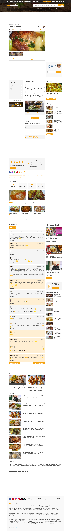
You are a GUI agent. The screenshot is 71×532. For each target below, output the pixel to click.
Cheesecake (50, 513)
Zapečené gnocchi (52, 93)
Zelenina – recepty (21, 508)
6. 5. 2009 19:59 (40, 291)
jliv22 (54, 296)
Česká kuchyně (33, 9)
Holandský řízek (27, 514)
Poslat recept (22, 172)
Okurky (33, 8)
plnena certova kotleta (45, 465)
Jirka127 (55, 319)
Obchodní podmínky (40, 504)
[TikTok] (24, 499)
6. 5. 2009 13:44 (40, 323)
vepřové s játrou (40, 462)
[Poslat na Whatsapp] (15, 172)
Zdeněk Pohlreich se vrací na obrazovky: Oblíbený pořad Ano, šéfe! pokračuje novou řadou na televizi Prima (35, 523)
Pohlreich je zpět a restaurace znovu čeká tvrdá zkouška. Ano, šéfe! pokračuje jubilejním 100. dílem (33, 397)
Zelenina (31, 175)
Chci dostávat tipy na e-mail (52, 69)
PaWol (55, 324)
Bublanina (11, 515)
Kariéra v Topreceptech (49, 501)
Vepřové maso (17, 24)
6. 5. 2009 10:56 (40, 355)
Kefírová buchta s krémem (57, 295)
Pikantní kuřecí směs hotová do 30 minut (33, 521)
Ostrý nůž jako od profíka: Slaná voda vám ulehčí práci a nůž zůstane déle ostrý (53, 522)
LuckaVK (55, 315)
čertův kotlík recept (29, 464)
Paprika (45, 8)
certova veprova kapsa (57, 462)
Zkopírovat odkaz (24, 172)
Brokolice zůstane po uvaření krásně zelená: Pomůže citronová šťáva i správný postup (52, 520)
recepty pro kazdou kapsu (20, 464)
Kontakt (46, 506)
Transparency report (48, 505)
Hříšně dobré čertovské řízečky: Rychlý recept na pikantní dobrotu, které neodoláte (33, 445)
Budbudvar (23, 215)
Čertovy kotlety (13, 213)
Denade (55, 301)
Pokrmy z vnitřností (18, 175)
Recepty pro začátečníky (41, 9)
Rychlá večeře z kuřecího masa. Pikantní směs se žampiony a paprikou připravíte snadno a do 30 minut (54, 257)
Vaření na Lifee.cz (30, 500)
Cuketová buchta (46, 514)
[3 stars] (17, 162)
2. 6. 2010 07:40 (41, 234)
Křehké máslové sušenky (57, 337)
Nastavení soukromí (40, 499)
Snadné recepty (17, 176)
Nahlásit (46, 504)
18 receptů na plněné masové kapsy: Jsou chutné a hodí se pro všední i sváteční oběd (17, 387)
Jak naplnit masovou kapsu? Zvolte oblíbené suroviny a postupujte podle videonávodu (34, 404)
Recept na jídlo (30, 499)
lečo (19, 471)
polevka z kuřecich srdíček (25, 462)
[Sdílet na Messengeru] (12, 172)
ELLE (55, 504)
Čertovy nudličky (13, 201)
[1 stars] (11, 162)
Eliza (13, 266)
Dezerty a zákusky (39, 508)
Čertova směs (31, 201)
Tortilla (35, 508)
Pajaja (13, 234)
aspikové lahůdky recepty (14, 462)
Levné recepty (48, 9)
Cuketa (59, 8)
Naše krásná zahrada (31, 505)
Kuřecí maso (29, 8)
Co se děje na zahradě (12, 509)
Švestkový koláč (15, 515)
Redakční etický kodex (40, 506)
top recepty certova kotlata (35, 465)
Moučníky (20, 8)
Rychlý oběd (60, 514)
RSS (46, 500)
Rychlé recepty (20, 9)
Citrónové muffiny (57, 318)
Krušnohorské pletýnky (56, 130)
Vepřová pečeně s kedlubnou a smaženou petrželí (57, 107)
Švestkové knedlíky (57, 332)
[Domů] (9, 24)
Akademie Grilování (10, 8)
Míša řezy (31, 514)
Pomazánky (15, 508)
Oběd (41, 175)
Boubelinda (14, 316)
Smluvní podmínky (40, 505)
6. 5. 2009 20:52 (40, 266)
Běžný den (22, 176)
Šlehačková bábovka (29, 509)
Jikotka (35, 215)
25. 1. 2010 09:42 (40, 243)
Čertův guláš (24, 213)
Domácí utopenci (21, 515)
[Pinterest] (13, 499)
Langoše (41, 514)
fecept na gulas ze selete (55, 465)
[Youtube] (19, 499)
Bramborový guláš (44, 513)
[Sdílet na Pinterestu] (17, 172)
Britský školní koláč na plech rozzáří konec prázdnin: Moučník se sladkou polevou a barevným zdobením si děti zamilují (53, 240)
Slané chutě (11, 176)
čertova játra (11, 464)
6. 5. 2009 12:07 (40, 332)
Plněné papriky (17, 513)
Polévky (24, 8)
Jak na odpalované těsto (47, 508)
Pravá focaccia (22, 509)
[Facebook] (10, 499)
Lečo (50, 514)
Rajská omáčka (38, 513)
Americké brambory (55, 508)
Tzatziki (57, 509)
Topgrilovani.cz (57, 501)
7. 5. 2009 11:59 (41, 257)
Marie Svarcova (31, 203)
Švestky (37, 8)
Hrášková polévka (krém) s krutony (57, 308)
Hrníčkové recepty (14, 9)
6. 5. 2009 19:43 (40, 299)
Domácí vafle (56, 304)
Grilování (49, 8)
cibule (23, 471)
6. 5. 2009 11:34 (41, 346)
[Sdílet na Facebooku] (10, 172)
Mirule (10, 203)
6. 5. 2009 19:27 (40, 306)
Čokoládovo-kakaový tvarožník (58, 116)
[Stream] (21, 499)
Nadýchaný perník (54, 514)
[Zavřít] (44, 231)
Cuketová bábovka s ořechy (57, 299)
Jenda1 (13, 257)
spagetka (14, 323)
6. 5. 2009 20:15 (40, 280)
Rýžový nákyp (56, 323)
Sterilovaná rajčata (23, 513)
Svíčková (18, 509)
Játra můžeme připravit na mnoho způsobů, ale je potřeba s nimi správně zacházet (33, 429)
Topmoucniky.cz (57, 500)
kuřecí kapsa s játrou (13, 466)
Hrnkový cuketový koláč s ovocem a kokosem (57, 112)
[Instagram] (16, 499)
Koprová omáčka (21, 514)
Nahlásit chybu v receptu (16, 100)
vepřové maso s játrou (13, 465)
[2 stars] (14, 162)
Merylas (13, 331)
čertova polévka (57, 464)
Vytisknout (19, 172)
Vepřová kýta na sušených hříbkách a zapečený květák (58, 125)
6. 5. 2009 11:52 (41, 339)
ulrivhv (55, 305)
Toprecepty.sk (57, 499)
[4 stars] (19, 162)
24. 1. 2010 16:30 (40, 250)
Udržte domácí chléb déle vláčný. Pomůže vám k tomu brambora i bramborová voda (53, 523)
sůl (25, 471)
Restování (24, 175)
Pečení (28, 175)
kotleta (10, 471)
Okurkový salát (15, 514)
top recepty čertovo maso (39, 464)
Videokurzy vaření (31, 501)
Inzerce (46, 499)
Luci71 (55, 338)
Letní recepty (54, 8)
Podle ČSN (41, 8)
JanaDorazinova (39, 26)
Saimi (13, 250)
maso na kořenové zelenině (23, 465)
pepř (27, 471)
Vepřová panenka (53, 509)
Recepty (12, 24)
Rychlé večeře (27, 9)
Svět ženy (29, 504)
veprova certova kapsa (49, 464)
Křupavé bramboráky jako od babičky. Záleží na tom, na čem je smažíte (34, 437)
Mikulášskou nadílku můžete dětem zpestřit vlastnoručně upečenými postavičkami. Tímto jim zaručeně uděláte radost (36, 388)
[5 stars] (22, 162)
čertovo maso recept (22, 466)
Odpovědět (12, 240)
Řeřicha (59, 508)
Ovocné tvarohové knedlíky (31, 513)
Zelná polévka (35, 509)
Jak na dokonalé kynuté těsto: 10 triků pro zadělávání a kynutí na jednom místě (33, 453)
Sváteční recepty (28, 176)
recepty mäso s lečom (47, 462)
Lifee (55, 505)
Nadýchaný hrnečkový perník (57, 328)
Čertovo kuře (37, 213)
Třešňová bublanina (46, 509)
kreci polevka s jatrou (30, 466)
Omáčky (16, 8)
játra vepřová (14, 471)
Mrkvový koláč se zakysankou (14, 523)
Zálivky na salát (40, 509)
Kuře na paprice (36, 514)
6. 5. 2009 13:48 (40, 316)
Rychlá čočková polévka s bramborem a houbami (58, 121)
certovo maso (33, 462)
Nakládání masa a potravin (29, 508)
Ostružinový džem (57, 313)
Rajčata (8, 9)
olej (20, 471)
